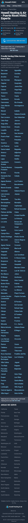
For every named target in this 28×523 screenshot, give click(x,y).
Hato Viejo (18, 374)
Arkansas (4, 464)
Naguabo (17, 149)
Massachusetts (19, 436)
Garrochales (18, 384)
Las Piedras (5, 146)
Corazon (17, 245)
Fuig (2, 384)
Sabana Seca (5, 127)
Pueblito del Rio (20, 354)
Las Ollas (17, 377)
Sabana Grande (19, 114)
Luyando (4, 218)
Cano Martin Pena (5, 107)
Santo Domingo (6, 237)
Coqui (16, 227)
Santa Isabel (5, 149)
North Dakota (5, 488)
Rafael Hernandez (5, 332)
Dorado (17, 99)
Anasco (3, 152)
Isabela (17, 111)
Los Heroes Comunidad (5, 340)
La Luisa (4, 222)
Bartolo (17, 318)
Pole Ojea (4, 287)
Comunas (4, 191)
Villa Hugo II (18, 387)
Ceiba (16, 143)
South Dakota (5, 495)
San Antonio (18, 133)
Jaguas (17, 233)
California (4, 409)
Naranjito (17, 202)
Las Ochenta (18, 357)
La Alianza (18, 290)
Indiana (3, 440)
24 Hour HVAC (17, 6)
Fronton (17, 321)
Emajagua (4, 206)
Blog (8, 6)
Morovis (4, 271)
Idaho (16, 474)
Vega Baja (18, 90)
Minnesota (4, 433)
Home (3, 6)
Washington (18, 433)
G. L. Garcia (18, 324)
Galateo (4, 264)
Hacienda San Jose (6, 177)
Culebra (3, 351)
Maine (16, 478)
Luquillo (4, 130)
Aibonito (17, 124)
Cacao (16, 344)
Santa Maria (18, 380)
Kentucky (17, 464)
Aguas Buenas (6, 181)
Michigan (17, 423)
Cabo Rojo (4, 120)
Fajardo (3, 86)
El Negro (17, 330)
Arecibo (3, 77)
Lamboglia (4, 387)
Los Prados (18, 181)
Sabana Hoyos (19, 191)
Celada (16, 176)
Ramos (3, 344)
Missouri (3, 447)
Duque (3, 377)
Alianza (17, 251)
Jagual (16, 362)
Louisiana (4, 454)
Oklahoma (17, 457)
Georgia (16, 419)
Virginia (16, 430)
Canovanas (5, 102)
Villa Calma (5, 362)
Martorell (17, 248)
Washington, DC (6, 443)
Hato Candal (18, 280)
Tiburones (18, 351)
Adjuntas (17, 152)
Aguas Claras (5, 245)
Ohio (2, 419)
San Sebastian (19, 117)
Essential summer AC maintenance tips (13, 513)
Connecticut (18, 454)
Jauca (3, 314)
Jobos (16, 274)
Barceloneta (18, 184)
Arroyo (16, 130)
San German (5, 80)
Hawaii (3, 481)
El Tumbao (18, 314)
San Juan (4, 70)
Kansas (16, 467)
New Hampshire (6, 478)
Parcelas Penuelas (4, 370)
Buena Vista (5, 283)
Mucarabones (19, 390)
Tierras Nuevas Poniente (6, 168)
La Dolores (18, 218)
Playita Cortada (20, 296)
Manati (3, 111)
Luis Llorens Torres (5, 195)
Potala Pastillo (19, 215)
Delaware (17, 491)
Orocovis (17, 339)
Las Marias (18, 287)
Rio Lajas (17, 261)
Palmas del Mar (6, 212)
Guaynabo (18, 83)
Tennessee (17, 440)
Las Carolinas (19, 255)
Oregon (16, 450)
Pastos (3, 380)
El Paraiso (18, 302)
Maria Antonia (6, 327)
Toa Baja (4, 366)
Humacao (17, 93)
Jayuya (17, 194)
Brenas (3, 173)
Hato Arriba (18, 393)
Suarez (3, 302)
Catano (3, 90)
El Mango (4, 277)
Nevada (3, 467)
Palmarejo (4, 280)
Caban (16, 188)
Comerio (17, 162)
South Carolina (5, 450)
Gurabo (3, 133)
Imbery (3, 156)
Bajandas (17, 369)
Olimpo (3, 311)
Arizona (3, 423)
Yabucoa (17, 136)
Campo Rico (5, 233)
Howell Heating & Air (15, 519)
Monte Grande (6, 188)
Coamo (3, 114)
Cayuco (3, 318)
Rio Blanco (5, 274)
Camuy (3, 184)
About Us (13, 511)
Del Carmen (18, 305)
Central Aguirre (6, 390)
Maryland (4, 436)
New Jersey (4, 426)
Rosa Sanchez (6, 354)
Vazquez (4, 267)
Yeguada (4, 251)
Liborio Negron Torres (19, 241)
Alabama (17, 460)
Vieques (4, 255)
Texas (16, 409)
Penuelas (17, 140)
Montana (17, 484)
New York (17, 412)
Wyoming (17, 495)
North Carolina (18, 426)
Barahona (4, 258)
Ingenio (3, 230)
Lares (16, 146)
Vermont (17, 488)
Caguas (3, 83)
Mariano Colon (19, 267)
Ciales (16, 212)
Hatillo (16, 159)
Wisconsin (17, 447)
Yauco (3, 96)
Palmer (17, 283)
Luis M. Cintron (19, 271)
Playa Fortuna (19, 293)
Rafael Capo (18, 308)
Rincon (3, 308)
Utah (15, 443)
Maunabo (4, 293)
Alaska (3, 491)
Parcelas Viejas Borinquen (6, 358)
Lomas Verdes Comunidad (6, 297)
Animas (3, 305)
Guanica (4, 143)
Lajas (3, 159)
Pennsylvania (5, 416)
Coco (3, 140)
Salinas (17, 156)
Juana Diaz (18, 86)
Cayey (16, 96)
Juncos (17, 120)
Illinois (16, 416)
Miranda (4, 324)
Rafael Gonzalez (20, 209)
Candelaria (5, 99)
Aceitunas (18, 277)
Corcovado (18, 347)
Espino (3, 321)
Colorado (4, 430)
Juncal (3, 374)
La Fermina (5, 248)
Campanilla (18, 167)
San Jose (4, 240)
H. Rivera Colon (19, 258)
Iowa (2, 460)
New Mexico (5, 474)
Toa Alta (17, 199)
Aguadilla (17, 70)
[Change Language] (23, 2)
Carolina (17, 74)
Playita (3, 336)
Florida (16, 173)
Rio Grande (18, 102)
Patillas (3, 209)
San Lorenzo (5, 117)
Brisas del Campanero (18, 223)
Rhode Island (5, 471)
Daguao (17, 366)
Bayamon (4, 74)
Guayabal (17, 264)
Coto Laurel (18, 230)
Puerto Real (5, 136)
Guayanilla (4, 199)
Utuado (17, 127)
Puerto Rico (4, 457)
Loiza (3, 227)
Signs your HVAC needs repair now (10, 516)
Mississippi (17, 471)
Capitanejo (18, 206)
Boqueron (4, 261)
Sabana (17, 336)
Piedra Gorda (19, 237)
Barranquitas (5, 202)
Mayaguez (18, 80)
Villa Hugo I (5, 393)
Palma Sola (18, 311)
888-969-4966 (14, 50)
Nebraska (17, 481)
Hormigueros (19, 106)
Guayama (4, 93)
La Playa (4, 290)
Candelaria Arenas (5, 163)
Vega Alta (4, 124)
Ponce (16, 77)
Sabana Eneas (19, 327)
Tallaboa (4, 347)
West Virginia (5, 484)
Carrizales (4, 215)
